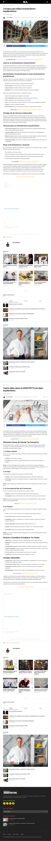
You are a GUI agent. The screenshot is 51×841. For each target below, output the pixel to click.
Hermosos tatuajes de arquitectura (16, 304)
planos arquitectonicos (14, 642)
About (4, 834)
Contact (22, 834)
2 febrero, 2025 (6, 692)
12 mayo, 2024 (37, 692)
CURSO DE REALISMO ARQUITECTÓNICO (25, 176)
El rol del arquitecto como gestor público (12, 356)
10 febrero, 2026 (6, 268)
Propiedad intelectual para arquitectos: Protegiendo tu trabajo (24, 691)
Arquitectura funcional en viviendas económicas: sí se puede (24, 283)
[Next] (27, 291)
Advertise (9, 834)
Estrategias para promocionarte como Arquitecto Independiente (21, 313)
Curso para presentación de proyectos (28, 503)
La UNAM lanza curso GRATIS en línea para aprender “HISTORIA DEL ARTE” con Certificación (27, 308)
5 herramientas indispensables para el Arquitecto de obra (29, 59)
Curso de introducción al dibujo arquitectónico (29, 438)
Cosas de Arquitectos (10, 5)
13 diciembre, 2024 (38, 675)
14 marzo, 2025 (21, 674)
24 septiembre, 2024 (18, 396)
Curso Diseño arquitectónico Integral (25, 586)
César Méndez (10, 17)
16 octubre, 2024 (18, 17)
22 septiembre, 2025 (7, 674)
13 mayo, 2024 (21, 693)
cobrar (7, 642)
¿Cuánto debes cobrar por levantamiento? (29, 161)
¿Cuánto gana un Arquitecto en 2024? (30, 573)
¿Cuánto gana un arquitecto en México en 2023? (18, 318)
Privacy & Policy (16, 834)
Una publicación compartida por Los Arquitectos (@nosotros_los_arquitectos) (25, 638)
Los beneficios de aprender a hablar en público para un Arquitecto (40, 673)
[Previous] (24, 291)
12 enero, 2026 (6, 285)
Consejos (25, 396)
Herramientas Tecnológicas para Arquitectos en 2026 (19, 366)
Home (4, 5)
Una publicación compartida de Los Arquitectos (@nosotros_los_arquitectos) (25, 234)
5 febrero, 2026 (37, 268)
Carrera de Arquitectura (9, 279)
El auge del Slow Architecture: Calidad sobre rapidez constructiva (22, 361)
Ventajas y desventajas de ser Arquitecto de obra (29, 109)
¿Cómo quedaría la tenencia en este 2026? (17, 371)
